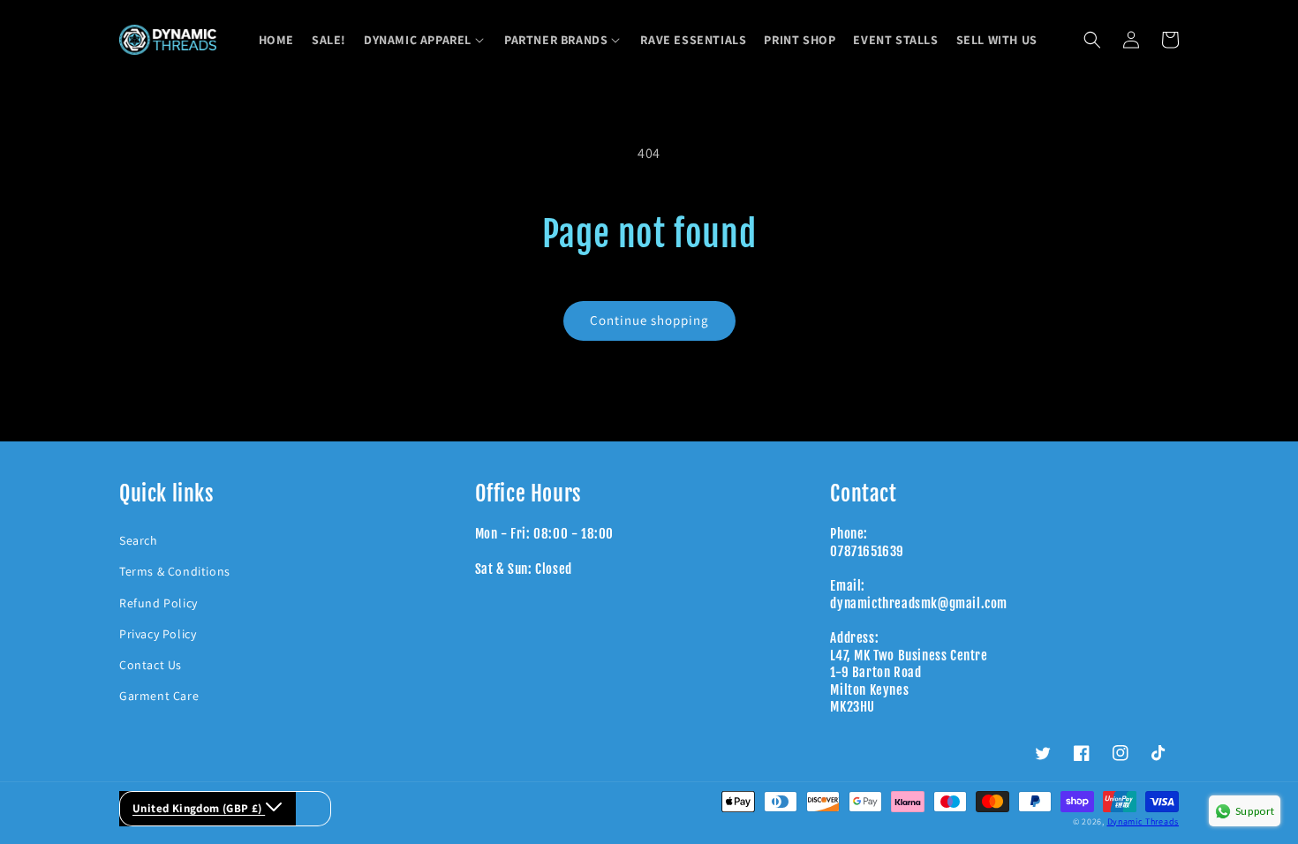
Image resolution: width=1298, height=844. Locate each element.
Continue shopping (649, 320)
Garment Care (159, 696)
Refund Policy (158, 603)
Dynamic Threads (1143, 821)
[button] (425, 40)
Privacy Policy (157, 634)
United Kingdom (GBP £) (198, 808)
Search (138, 540)
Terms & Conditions (174, 571)
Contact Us (150, 665)
